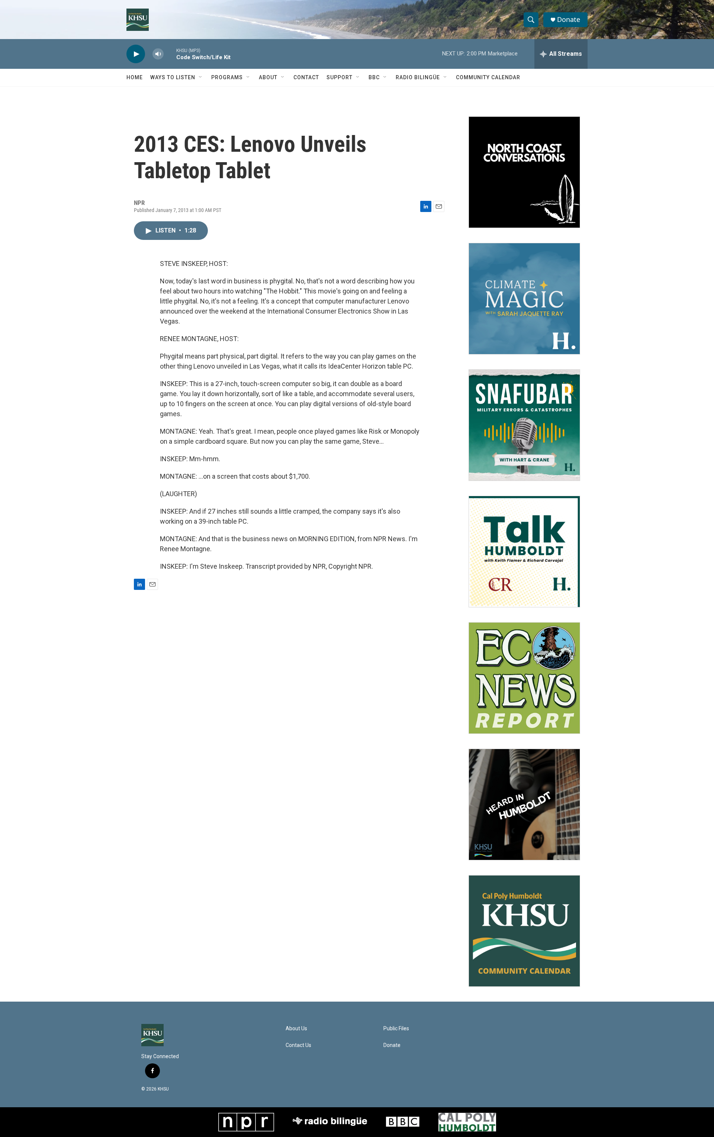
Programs (227, 77)
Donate (568, 19)
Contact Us (298, 1045)
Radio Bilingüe (418, 77)
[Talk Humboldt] (524, 551)
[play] (136, 54)
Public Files (396, 1028)
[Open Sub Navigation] (201, 77)
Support (340, 77)
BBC (374, 77)
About (268, 77)
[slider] (170, 54)
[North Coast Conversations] (524, 172)
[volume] (158, 54)
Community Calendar (488, 77)
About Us (296, 1028)
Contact (306, 77)
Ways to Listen (172, 77)
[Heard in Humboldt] (524, 804)
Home (134, 77)
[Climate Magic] (524, 298)
